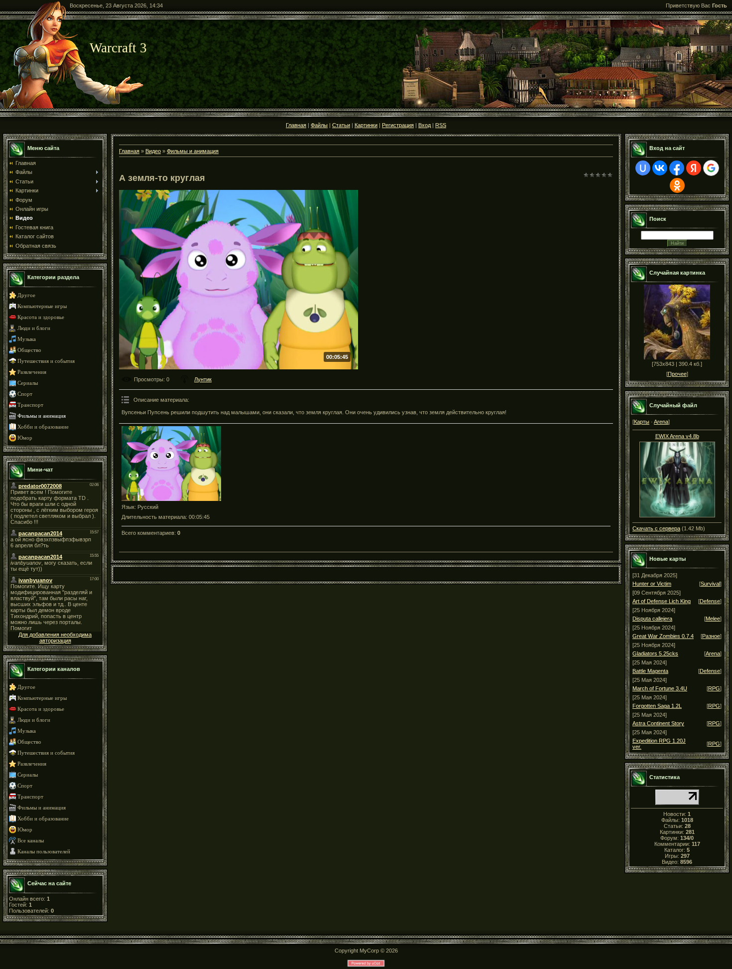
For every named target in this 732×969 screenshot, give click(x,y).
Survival (710, 584)
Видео (153, 151)
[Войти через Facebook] (676, 168)
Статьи (341, 125)
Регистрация (398, 125)
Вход (424, 125)
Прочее (677, 374)
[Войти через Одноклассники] (677, 185)
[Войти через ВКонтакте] (659, 168)
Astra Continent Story (658, 723)
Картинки (366, 125)
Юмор (24, 438)
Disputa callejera (652, 619)
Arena (661, 422)
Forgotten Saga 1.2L (657, 706)
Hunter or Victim (651, 584)
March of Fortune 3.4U (659, 688)
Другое (26, 295)
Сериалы (27, 383)
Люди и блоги (33, 328)
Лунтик (203, 379)
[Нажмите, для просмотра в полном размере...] (677, 478)
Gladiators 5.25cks (655, 653)
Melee (713, 619)
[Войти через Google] (711, 168)
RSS (440, 125)
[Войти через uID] (642, 168)
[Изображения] (171, 463)
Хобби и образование (43, 427)
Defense (710, 601)
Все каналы (30, 840)
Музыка (26, 339)
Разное (711, 636)
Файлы (319, 125)
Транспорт (30, 405)
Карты (641, 422)
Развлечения (31, 372)
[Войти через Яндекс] (693, 168)
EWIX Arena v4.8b (677, 436)
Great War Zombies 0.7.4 (663, 636)
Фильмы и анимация (41, 416)
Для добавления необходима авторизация (55, 638)
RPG (714, 688)
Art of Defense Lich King (661, 601)
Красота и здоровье (40, 317)
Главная (296, 125)
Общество (29, 350)
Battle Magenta (650, 671)
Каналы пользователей (43, 851)
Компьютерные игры (42, 306)
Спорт (24, 394)
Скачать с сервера (656, 528)
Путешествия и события (46, 361)
